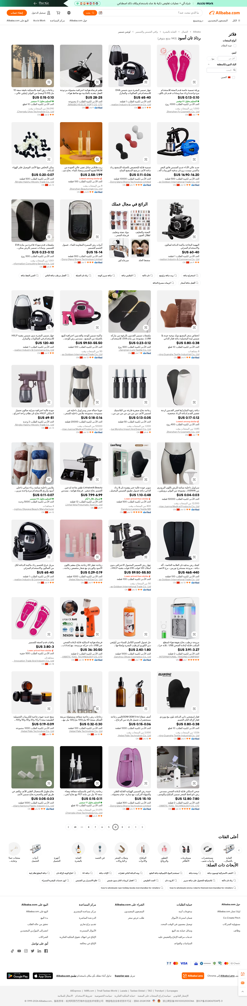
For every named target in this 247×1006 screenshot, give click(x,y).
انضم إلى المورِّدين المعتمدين (34, 930)
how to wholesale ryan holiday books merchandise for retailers (130, 888)
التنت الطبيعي (149, 880)
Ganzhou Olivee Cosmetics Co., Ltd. (132, 656)
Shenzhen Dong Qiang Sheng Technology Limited (129, 181)
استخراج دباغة (189, 275)
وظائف (236, 930)
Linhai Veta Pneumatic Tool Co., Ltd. (83, 504)
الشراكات (43, 937)
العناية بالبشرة (169, 31)
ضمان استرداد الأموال (181, 917)
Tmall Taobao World (107, 990)
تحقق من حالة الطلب (37, 924)
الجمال (184, 31)
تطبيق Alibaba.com (66, 975)
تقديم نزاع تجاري (88, 924)
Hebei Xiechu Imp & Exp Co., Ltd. (85, 579)
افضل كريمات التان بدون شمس (120, 880)
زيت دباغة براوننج (166, 275)
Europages (172, 990)
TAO (150, 990)
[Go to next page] (68, 827)
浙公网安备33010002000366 (178, 1001)
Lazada (123, 990)
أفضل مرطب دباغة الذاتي (55, 275)
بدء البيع (44, 917)
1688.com (89, 990)
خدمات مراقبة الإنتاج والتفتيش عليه (175, 937)
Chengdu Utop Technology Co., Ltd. (35, 111)
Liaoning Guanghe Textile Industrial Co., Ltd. (178, 354)
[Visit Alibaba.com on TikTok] (12, 951)
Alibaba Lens (227, 975)
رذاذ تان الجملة (82, 275)
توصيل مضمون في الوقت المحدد (176, 924)
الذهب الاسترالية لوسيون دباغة (220, 873)
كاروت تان (169, 880)
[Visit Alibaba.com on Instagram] (26, 951)
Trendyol (159, 990)
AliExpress (75, 990)
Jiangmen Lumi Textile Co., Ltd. (135, 350)
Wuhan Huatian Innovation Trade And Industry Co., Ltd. (32, 660)
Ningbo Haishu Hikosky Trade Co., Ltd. (34, 181)
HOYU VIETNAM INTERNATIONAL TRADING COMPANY (178, 656)
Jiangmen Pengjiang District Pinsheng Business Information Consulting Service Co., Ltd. (32, 263)
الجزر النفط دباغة (28, 275)
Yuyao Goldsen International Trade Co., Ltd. (178, 181)
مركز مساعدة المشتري (85, 911)
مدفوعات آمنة (185, 911)
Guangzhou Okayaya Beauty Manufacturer (32, 509)
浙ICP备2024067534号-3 (209, 1001)
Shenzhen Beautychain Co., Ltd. (85, 188)
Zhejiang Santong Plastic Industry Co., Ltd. (32, 805)
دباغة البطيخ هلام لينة (38, 873)
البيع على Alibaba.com (37, 911)
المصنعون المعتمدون (134, 911)
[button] (100, 13)
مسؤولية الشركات (231, 924)
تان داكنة (146, 275)
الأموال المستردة (88, 930)
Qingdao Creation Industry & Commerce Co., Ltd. (129, 104)
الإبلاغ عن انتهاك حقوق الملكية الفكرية (77, 937)
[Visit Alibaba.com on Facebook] (46, 951)
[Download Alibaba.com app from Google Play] (18, 975)
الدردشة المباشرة (87, 917)
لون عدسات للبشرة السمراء (54, 880)
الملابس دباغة (127, 275)
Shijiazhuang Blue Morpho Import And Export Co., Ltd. (129, 429)
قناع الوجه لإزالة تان (64, 873)
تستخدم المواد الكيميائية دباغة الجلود (164, 873)
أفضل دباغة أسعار (187, 283)
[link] (242, 974)
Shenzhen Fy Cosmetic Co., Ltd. (182, 111)
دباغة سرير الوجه (105, 275)
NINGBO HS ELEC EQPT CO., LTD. (85, 104)
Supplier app (122, 975)
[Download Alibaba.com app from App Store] (43, 975)
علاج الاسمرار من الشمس (86, 880)
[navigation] (221, 429)
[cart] (57, 13)
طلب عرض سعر (136, 917)
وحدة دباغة (193, 873)
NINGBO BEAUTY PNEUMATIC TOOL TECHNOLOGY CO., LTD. (81, 656)
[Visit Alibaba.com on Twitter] (33, 951)
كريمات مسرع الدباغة (162, 283)
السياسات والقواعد (183, 943)
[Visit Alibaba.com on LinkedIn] (39, 951)
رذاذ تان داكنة (227, 880)
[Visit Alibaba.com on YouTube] (19, 951)
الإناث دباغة (103, 873)
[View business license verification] (153, 1001)
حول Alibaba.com (231, 904)
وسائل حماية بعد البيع (182, 930)
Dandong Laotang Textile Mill (136, 509)
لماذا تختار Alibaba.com (228, 911)
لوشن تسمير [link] (124, 31)
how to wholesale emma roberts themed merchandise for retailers (201, 888)
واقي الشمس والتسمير (146, 31)
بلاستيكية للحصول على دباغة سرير (197, 880)
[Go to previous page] (142, 827)
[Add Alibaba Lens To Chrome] (193, 975)
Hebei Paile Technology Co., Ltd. (134, 735)
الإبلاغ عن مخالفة (88, 943)
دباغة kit (86, 873)
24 (75, 827)
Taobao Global (137, 990)
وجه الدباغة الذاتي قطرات (128, 873)
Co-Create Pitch (231, 917)
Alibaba (197, 31)
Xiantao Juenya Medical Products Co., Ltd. (81, 429)
